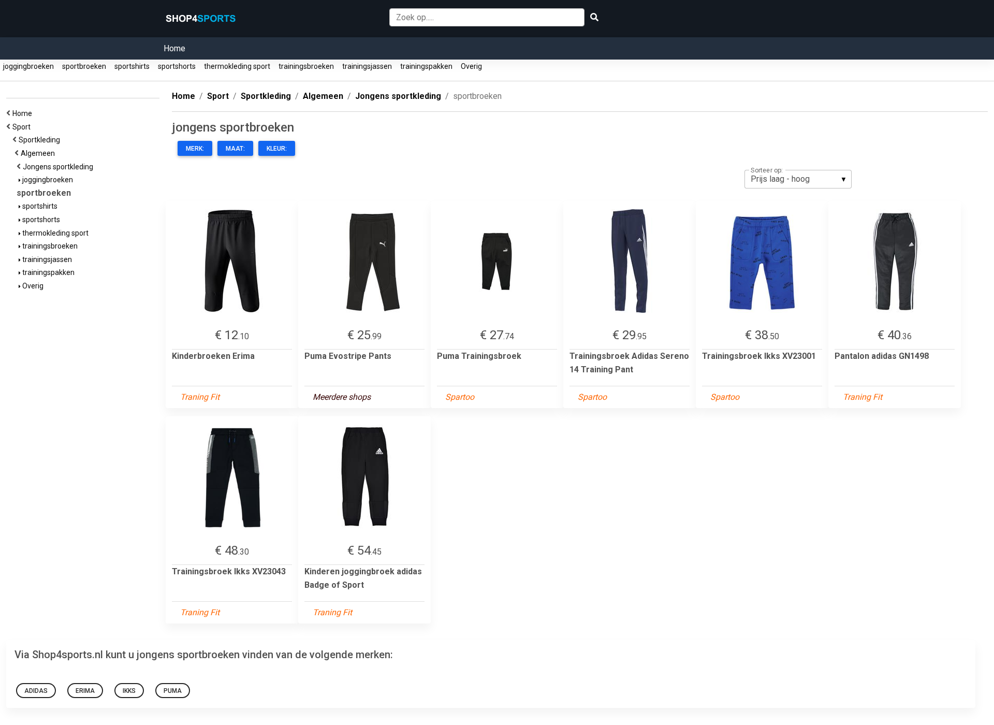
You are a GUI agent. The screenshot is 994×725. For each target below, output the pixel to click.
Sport (23, 127)
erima (85, 690)
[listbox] (798, 179)
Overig (471, 66)
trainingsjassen (367, 66)
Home (174, 48)
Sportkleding (41, 140)
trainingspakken (426, 66)
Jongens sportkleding (59, 167)
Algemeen (39, 153)
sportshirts (132, 66)
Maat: (235, 148)
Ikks (129, 690)
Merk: (195, 148)
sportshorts (177, 66)
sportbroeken (84, 66)
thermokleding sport (237, 66)
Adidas (36, 690)
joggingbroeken (28, 66)
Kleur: (277, 148)
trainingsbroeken (306, 66)
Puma (173, 690)
